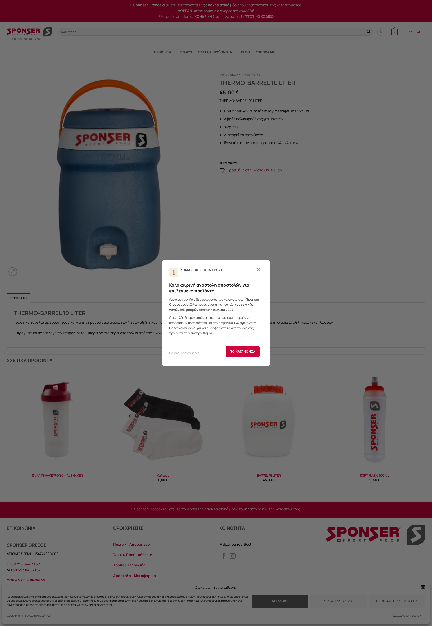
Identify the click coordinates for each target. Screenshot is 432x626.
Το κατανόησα (242, 351)
